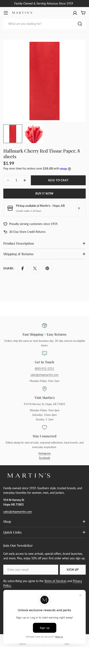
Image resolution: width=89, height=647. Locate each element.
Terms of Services (55, 581)
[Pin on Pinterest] (47, 268)
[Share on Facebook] (23, 268)
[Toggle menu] (5, 12)
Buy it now (44, 193)
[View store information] (79, 208)
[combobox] (44, 24)
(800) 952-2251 (44, 368)
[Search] (79, 23)
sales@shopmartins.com (44, 374)
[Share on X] (35, 268)
